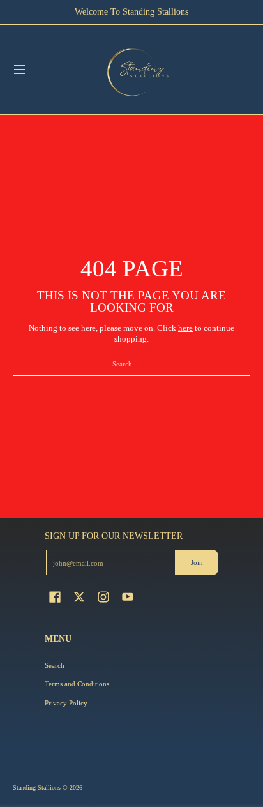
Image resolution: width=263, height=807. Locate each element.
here (185, 328)
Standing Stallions (37, 787)
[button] (55, 596)
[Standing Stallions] (138, 69)
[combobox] (131, 363)
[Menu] (19, 69)
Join (197, 562)
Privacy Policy (66, 703)
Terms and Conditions (77, 684)
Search (54, 665)
